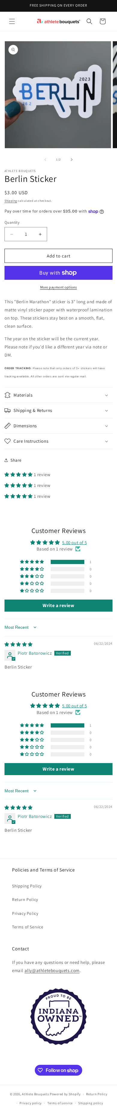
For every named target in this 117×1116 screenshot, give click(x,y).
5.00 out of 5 (74, 542)
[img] (18, 644)
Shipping (10, 201)
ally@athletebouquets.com (52, 970)
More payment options (58, 287)
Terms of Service (28, 927)
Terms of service (60, 1103)
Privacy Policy (25, 913)
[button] (12, 21)
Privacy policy (31, 1103)
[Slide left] (45, 159)
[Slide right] (71, 159)
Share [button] (16, 460)
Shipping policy (90, 1103)
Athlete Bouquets (35, 1094)
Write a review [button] (58, 605)
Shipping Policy (27, 886)
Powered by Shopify (65, 1094)
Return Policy (25, 899)
